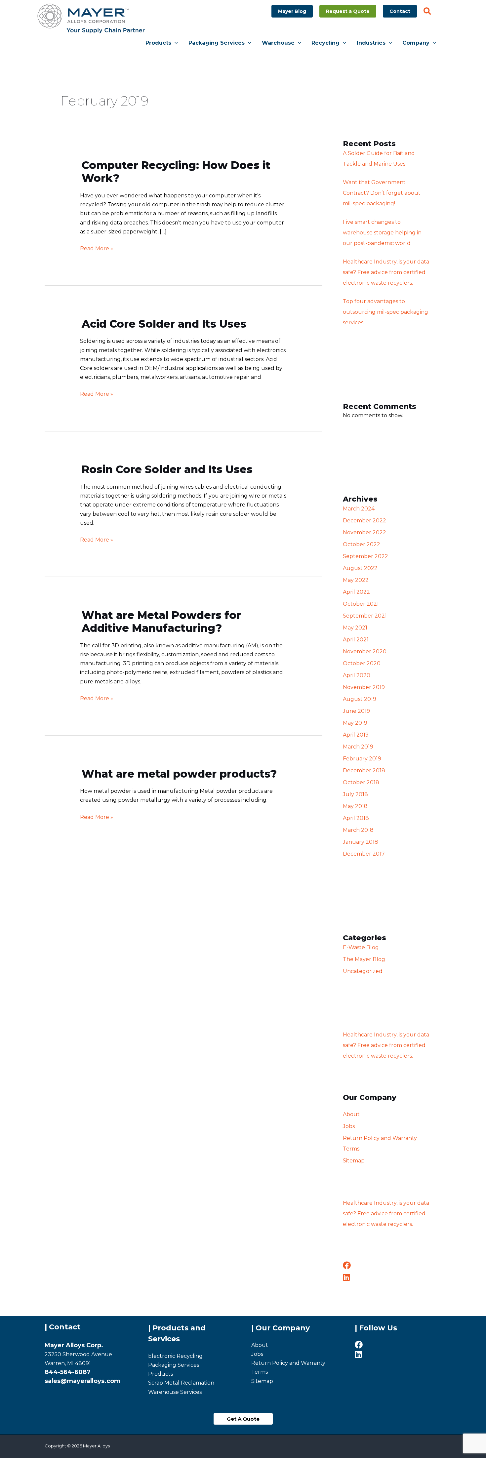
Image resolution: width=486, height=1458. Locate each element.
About (351, 1114)
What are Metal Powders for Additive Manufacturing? (161, 621)
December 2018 (364, 770)
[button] (292, 11)
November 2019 (364, 687)
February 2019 (362, 758)
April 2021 (356, 639)
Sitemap (354, 1160)
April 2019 (356, 735)
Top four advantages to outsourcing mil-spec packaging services (385, 312)
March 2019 (358, 747)
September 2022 (365, 556)
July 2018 (355, 794)
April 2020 (356, 675)
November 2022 (364, 532)
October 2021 (361, 604)
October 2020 (362, 663)
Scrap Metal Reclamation (181, 1383)
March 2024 (359, 509)
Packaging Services (173, 1365)
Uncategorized (363, 971)
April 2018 (356, 818)
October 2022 (361, 544)
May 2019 (355, 723)
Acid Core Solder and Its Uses (164, 323)
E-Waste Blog (361, 947)
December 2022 (364, 520)
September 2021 (365, 616)
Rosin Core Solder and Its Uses (167, 469)
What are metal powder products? (179, 773)
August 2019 (359, 699)
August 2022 (360, 568)
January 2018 (360, 842)
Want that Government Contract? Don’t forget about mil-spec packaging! (382, 193)
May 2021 (355, 628)
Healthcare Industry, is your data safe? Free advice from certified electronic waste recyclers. (386, 272)
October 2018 (361, 782)
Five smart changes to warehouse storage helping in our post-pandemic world (382, 232)
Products (160, 1374)
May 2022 (356, 580)
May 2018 (355, 806)
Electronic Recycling (175, 1356)
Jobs (349, 1126)
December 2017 (364, 854)
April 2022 (356, 592)
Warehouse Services (175, 1392)
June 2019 (356, 711)
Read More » (96, 248)
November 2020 (364, 651)
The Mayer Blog (364, 959)
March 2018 (358, 830)
